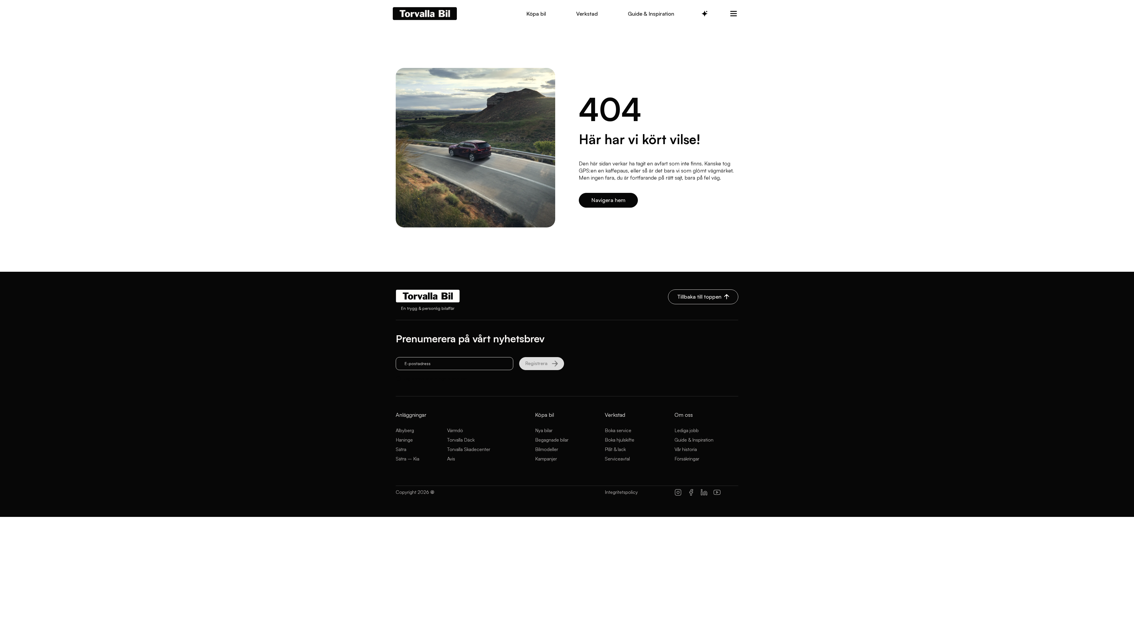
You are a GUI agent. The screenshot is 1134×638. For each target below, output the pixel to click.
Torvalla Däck (461, 440)
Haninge (404, 440)
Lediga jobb (686, 430)
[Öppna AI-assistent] (704, 13)
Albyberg (405, 430)
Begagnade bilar (551, 440)
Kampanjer (546, 459)
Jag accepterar (436, 378)
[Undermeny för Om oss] (733, 13)
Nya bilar (544, 430)
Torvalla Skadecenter (468, 449)
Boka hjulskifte (619, 440)
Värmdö (455, 430)
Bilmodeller (546, 449)
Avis (451, 459)
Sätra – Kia (407, 459)
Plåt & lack (615, 449)
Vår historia (685, 449)
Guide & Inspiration (693, 440)
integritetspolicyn (451, 378)
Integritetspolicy (621, 492)
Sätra (401, 449)
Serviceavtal (617, 459)
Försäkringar (686, 459)
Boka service (618, 430)
